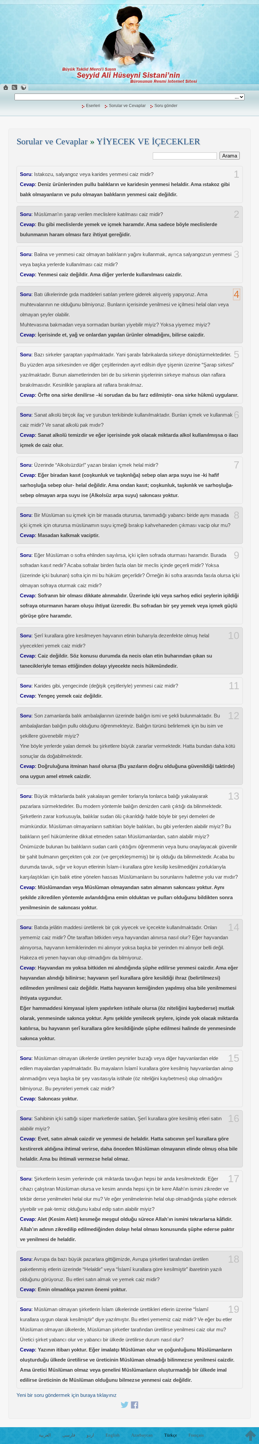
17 (233, 1179)
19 (233, 1309)
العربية (45, 1435)
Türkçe (170, 1435)
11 (234, 686)
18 (233, 1259)
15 (233, 1058)
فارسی (68, 1435)
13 (233, 796)
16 (233, 1119)
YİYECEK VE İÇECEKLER (148, 141)
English (113, 1435)
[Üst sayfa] (250, 1435)
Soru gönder (165, 105)
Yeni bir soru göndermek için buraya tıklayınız (67, 1395)
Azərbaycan (142, 1435)
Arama (229, 156)
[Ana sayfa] (5, 87)
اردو (90, 1435)
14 (233, 927)
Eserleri (93, 105)
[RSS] (14, 87)
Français (196, 1435)
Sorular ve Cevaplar (127, 105)
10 (233, 636)
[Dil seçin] (23, 87)
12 (233, 716)
